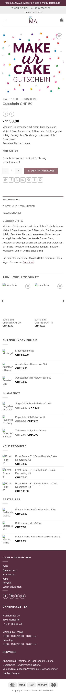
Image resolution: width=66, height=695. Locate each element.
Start (6, 99)
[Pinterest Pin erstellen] (28, 180)
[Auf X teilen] (17, 180)
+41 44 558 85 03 (12, 623)
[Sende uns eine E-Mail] (22, 596)
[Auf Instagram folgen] (11, 596)
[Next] (63, 308)
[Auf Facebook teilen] (11, 180)
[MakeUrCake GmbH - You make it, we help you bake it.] (33, 20)
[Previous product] (11, 114)
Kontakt (7, 582)
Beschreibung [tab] (11, 199)
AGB (5, 566)
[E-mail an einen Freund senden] (22, 180)
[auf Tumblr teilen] (34, 180)
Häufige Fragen (11, 673)
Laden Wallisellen (12, 586)
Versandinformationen (15, 668)
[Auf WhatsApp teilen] (5, 180)
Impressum (9, 574)
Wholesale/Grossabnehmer (42, 668)
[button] (4, 20)
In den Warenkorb (41, 170)
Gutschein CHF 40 (44, 322)
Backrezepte (38, 660)
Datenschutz (10, 570)
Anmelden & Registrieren (16, 660)
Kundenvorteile (24, 664)
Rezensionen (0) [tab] (12, 213)
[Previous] (3, 308)
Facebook (28, 262)
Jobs (5, 578)
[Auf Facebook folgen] (5, 596)
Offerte (37, 664)
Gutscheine (30, 99)
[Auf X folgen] (17, 596)
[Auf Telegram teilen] (40, 180)
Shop (16, 99)
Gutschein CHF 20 (12, 322)
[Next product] (5, 114)
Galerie (49, 660)
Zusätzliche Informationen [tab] (19, 206)
